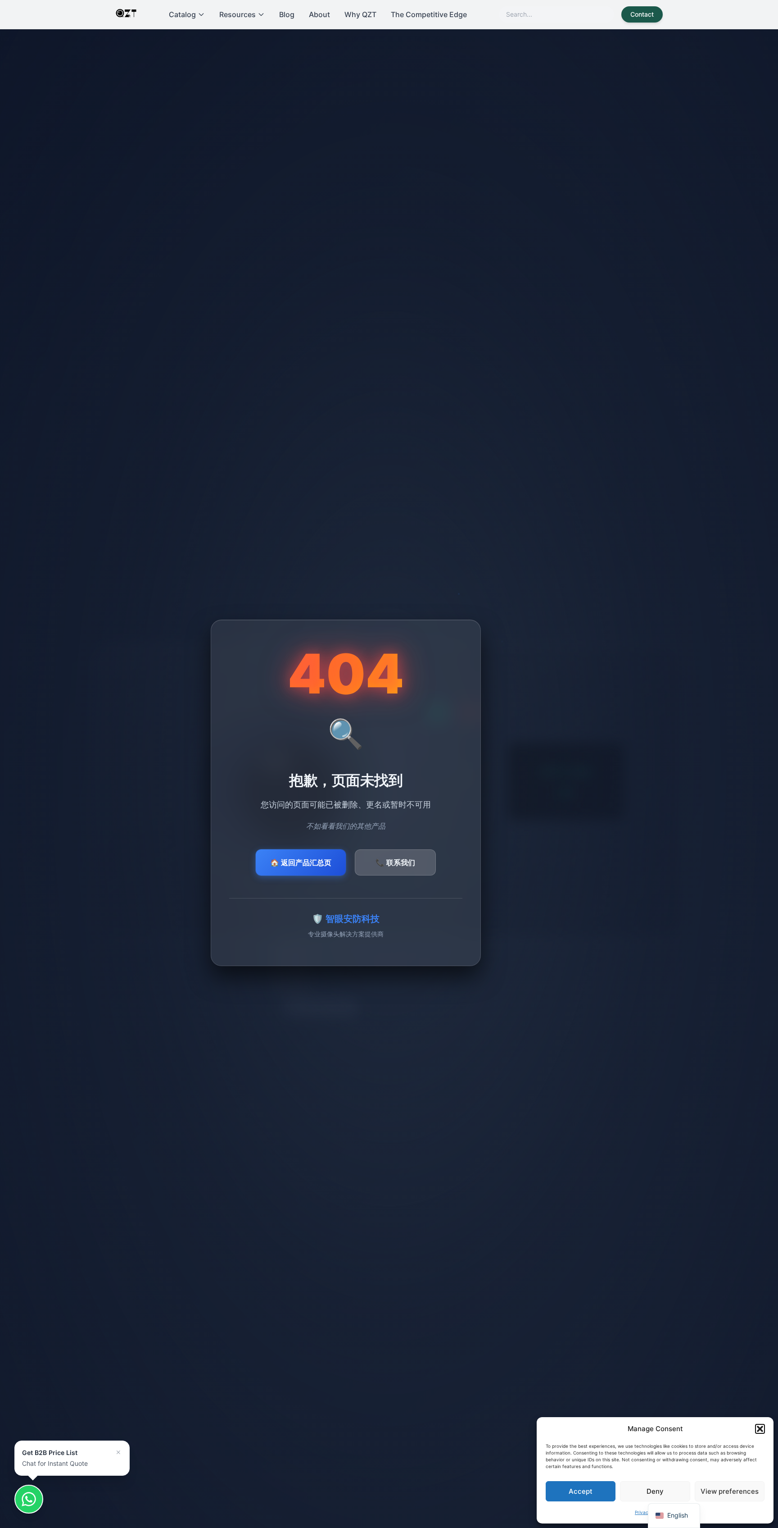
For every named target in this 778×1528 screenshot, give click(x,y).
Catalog (182, 14)
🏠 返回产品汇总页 (300, 862)
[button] (759, 1428)
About (319, 14)
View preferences (730, 1491)
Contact (642, 14)
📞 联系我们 (395, 862)
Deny (655, 1491)
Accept (581, 1491)
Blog (286, 14)
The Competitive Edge (429, 14)
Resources (237, 14)
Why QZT (360, 14)
